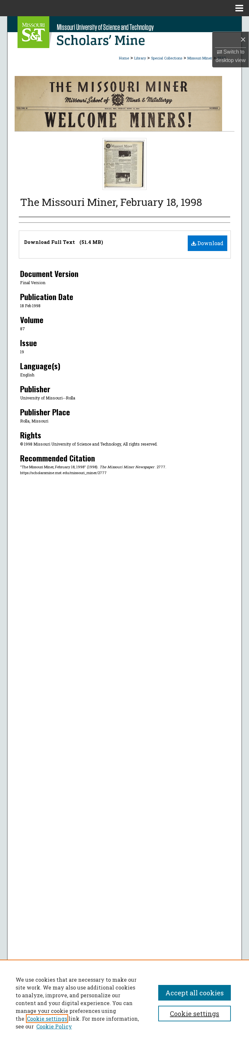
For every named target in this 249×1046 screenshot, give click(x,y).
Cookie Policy (54, 1026)
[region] (124, 1003)
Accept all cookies (194, 993)
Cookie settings (47, 1018)
